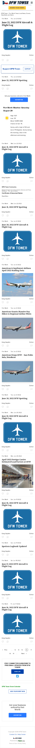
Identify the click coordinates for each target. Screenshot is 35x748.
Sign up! (17, 671)
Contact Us (13, 734)
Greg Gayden (6, 55)
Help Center (22, 734)
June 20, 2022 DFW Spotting (14, 398)
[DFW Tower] (16, 2)
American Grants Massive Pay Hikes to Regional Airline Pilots (16, 312)
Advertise (19, 100)
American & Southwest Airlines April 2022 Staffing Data (16, 269)
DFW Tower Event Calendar (11, 686)
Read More (5, 196)
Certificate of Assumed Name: (12, 193)
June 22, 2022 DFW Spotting (14, 80)
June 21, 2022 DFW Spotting (14, 207)
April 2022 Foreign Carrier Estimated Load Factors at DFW (16, 460)
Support (28, 69)
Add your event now (17, 691)
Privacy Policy (22, 743)
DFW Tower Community (9, 187)
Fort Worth (5, 18)
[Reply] (8, 60)
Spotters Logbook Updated (14, 546)
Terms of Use (13, 743)
